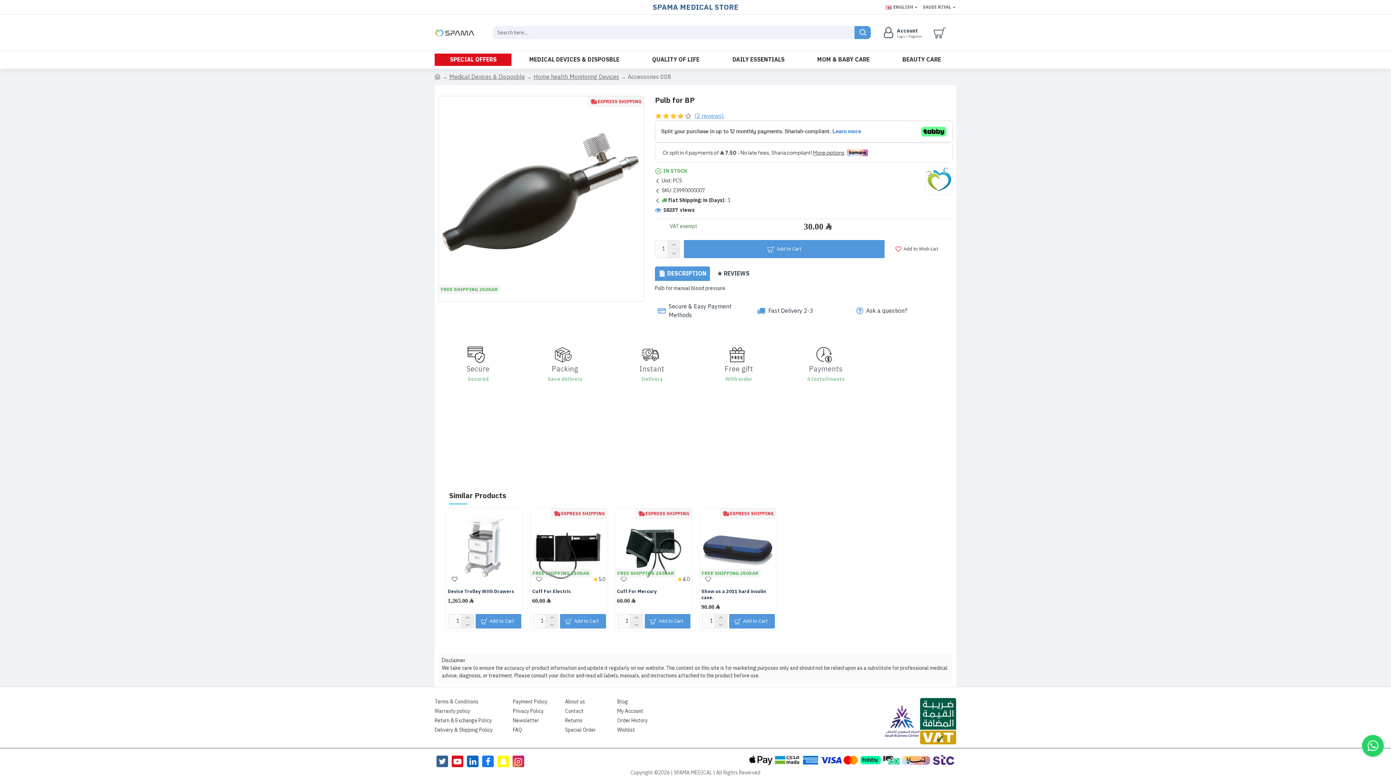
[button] (1373, 746)
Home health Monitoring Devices (576, 77)
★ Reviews (733, 273)
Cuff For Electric (551, 592)
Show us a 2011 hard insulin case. (733, 595)
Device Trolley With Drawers (481, 592)
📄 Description (682, 273)
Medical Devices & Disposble (487, 77)
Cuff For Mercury (637, 592)
